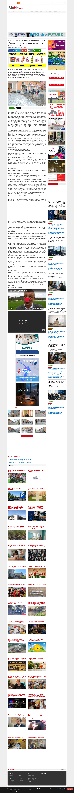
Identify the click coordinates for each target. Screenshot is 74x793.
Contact (29, 781)
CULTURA (42, 11)
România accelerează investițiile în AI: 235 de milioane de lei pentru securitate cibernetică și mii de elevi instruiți (56, 239)
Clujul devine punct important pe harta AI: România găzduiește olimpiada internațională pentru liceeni (56, 383)
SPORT (36, 11)
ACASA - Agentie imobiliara (12, 782)
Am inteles (70, 789)
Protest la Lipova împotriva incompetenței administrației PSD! (20, 459)
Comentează (50, 221)
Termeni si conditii (31, 775)
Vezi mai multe (63, 769)
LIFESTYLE (55, 11)
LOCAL (21, 11)
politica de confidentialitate (56, 788)
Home (10, 11)
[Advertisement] (37, 23)
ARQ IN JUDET (48, 11)
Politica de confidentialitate (32, 779)
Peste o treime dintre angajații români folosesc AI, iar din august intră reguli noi (56, 275)
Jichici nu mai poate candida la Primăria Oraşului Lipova (19, 460)
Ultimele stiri (15, 11)
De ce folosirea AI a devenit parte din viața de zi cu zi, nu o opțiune (56, 309)
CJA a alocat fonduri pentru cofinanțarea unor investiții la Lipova (20, 462)
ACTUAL (31, 11)
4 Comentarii (23, 47)
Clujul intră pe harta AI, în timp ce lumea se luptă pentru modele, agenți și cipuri (56, 345)
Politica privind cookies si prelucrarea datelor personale (33, 778)
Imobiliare (61, 11)
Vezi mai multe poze (27, 436)
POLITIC (26, 11)
